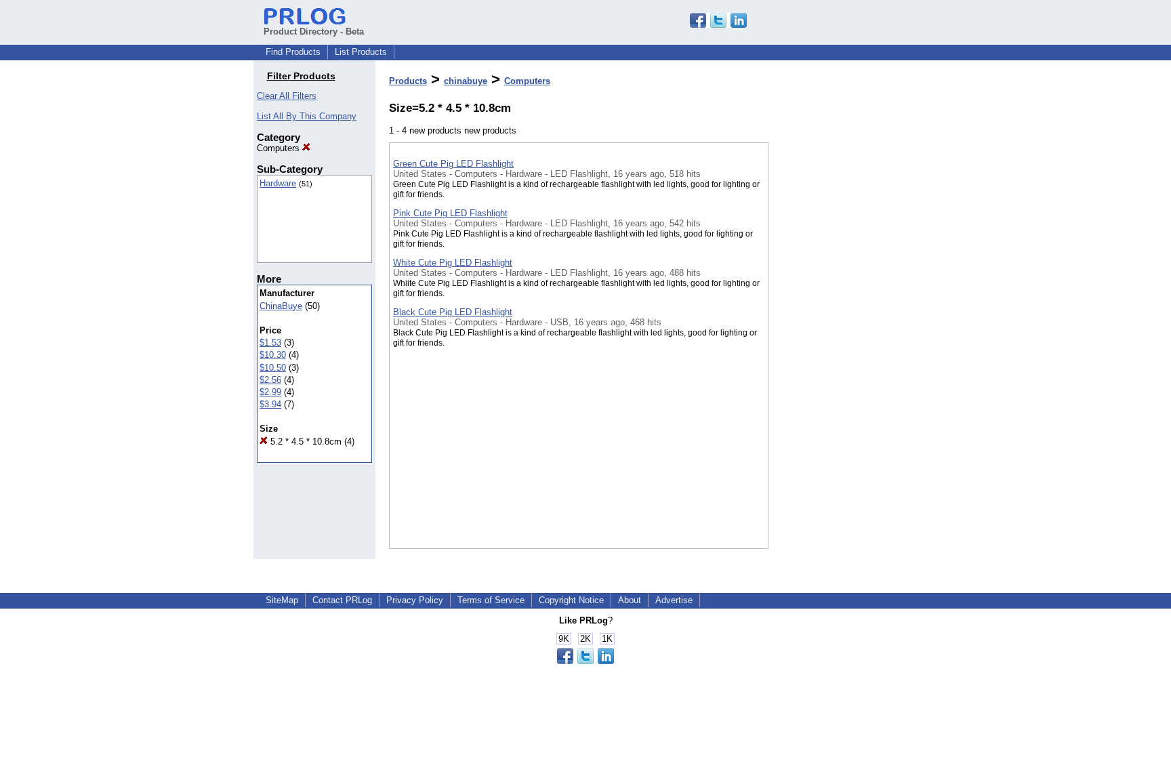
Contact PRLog (342, 600)
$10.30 (273, 355)
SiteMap (282, 600)
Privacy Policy (414, 600)
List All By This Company (306, 116)
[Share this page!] (718, 25)
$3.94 (270, 404)
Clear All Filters (286, 96)
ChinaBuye (281, 306)
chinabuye (465, 81)
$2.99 (270, 392)
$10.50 (273, 368)
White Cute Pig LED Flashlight (452, 263)
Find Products (293, 52)
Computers (279, 148)
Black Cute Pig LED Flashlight (452, 312)
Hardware (278, 183)
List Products (361, 52)
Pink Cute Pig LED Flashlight (450, 213)
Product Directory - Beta (314, 31)
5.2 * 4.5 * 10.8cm (305, 441)
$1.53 (270, 342)
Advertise (674, 600)
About (629, 600)
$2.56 (270, 380)
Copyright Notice (571, 600)
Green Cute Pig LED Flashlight (453, 164)
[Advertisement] (836, 351)
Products (408, 81)
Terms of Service (491, 600)
